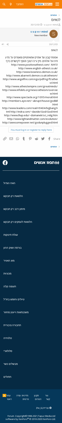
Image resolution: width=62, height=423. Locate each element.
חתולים (7, 376)
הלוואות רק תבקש (13, 196)
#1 (3, 44)
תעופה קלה (9, 286)
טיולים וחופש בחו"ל (13, 299)
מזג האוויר (8, 260)
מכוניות (7, 273)
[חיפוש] (4, 4)
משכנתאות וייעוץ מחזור (16, 312)
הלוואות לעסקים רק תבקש (17, 221)
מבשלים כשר (10, 363)
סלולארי (7, 350)
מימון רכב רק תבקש (14, 208)
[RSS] (4, 395)
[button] (57, 4)
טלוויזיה (7, 338)
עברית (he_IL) (42, 407)
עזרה (18, 395)
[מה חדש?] (10, 4)
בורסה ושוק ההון (12, 247)
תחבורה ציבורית (12, 325)
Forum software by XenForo (31, 417)
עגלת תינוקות (10, 234)
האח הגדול (9, 183)
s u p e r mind (51, 24)
